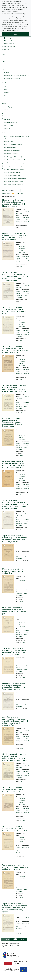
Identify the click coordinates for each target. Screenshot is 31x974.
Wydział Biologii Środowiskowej (12, 150)
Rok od (3, 54)
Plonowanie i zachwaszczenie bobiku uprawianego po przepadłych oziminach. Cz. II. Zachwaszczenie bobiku (14, 686)
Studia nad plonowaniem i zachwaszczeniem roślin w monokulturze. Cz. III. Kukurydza (15, 828)
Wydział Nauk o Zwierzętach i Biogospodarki (15, 160)
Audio (5, 86)
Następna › (23, 939)
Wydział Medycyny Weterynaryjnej (13, 156)
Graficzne (6, 92)
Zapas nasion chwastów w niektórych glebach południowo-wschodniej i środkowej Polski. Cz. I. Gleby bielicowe (15, 538)
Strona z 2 (15, 939)
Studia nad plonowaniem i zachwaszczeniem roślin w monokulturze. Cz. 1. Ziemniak (14, 789)
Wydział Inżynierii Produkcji (11, 153)
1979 (20, 412)
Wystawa (6, 49)
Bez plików (6, 72)
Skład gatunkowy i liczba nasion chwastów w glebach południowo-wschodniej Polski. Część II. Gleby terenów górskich (15, 388)
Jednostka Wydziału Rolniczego (12, 175)
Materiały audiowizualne (12, 38)
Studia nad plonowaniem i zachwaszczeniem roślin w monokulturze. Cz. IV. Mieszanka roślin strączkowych (15, 349)
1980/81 (21, 455)
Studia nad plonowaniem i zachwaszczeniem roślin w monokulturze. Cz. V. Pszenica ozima (14, 310)
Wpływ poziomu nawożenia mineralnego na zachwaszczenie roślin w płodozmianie (15, 867)
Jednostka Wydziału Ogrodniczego (12, 172)
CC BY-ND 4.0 (7, 116)
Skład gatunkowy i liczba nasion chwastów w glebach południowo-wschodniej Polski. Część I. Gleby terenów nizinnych (15, 757)
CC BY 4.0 (6, 110)
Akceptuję (15, 34)
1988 (20, 266)
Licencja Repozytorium (9, 107)
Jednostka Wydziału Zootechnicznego (13, 184)
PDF (5, 95)
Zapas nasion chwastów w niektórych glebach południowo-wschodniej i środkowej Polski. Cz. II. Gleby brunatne (15, 651)
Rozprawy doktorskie (9, 46)
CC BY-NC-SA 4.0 (8, 128)
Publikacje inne (9, 41)
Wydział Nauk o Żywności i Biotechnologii (14, 163)
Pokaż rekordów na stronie (11, 943)
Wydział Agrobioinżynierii (10, 147)
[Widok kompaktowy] (18, 193)
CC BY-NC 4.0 (7, 113)
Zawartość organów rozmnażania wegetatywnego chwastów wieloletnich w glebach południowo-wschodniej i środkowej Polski (15, 721)
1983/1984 (22, 642)
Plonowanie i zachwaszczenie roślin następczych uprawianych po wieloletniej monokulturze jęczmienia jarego (15, 236)
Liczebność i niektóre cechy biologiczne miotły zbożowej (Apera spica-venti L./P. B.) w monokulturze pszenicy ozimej (14, 464)
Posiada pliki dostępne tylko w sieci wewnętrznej (16, 75)
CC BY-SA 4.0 (7, 119)
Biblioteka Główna (8, 141)
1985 (20, 379)
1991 (20, 227)
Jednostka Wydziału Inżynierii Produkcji (14, 169)
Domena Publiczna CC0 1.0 (10, 122)
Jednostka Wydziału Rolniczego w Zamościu (15, 178)
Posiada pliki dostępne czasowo (12, 78)
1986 (20, 340)
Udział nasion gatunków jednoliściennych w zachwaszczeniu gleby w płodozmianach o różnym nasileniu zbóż (12, 422)
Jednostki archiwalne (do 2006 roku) (13, 144)
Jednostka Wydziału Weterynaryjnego (13, 181)
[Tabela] (22, 193)
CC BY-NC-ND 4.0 (8, 125)
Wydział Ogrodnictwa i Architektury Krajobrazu (16, 166)
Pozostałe (6, 99)
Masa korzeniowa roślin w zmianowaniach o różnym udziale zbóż (12, 571)
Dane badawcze (9, 43)
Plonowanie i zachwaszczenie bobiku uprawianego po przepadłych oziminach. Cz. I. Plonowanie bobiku (13, 203)
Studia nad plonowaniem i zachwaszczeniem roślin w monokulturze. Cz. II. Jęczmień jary (14, 610)
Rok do (3, 61)
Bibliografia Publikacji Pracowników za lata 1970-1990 (16, 137)
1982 (20, 494)
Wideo (5, 89)
